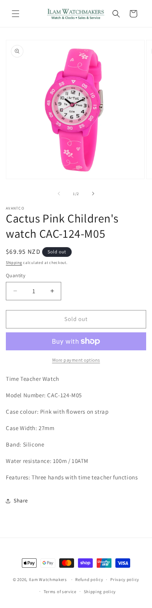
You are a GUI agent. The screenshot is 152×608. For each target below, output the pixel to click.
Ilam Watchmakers (48, 579)
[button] (15, 13)
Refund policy (89, 579)
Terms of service (60, 591)
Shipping (14, 262)
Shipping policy (100, 591)
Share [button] (21, 500)
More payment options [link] (76, 360)
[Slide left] (58, 193)
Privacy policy (124, 579)
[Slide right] (93, 193)
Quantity (15, 275)
